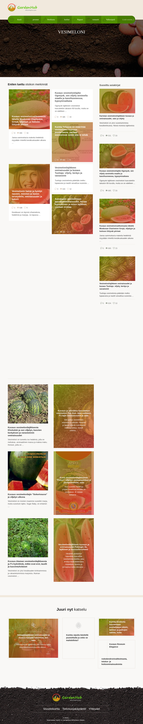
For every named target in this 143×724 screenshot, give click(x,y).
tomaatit (96, 20)
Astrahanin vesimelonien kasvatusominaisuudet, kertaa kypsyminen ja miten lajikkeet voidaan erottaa (71, 203)
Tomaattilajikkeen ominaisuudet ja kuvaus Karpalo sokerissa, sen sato (33, 637)
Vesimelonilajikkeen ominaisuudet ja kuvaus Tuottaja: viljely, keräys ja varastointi (68, 171)
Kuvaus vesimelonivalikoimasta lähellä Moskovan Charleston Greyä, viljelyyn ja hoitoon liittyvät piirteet (29, 120)
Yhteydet (94, 708)
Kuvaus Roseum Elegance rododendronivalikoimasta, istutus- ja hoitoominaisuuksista (114, 654)
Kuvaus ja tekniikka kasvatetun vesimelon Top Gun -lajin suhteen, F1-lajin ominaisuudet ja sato (73, 413)
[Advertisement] (71, 50)
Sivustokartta (51, 708)
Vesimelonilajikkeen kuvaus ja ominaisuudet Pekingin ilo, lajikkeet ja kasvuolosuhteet (73, 547)
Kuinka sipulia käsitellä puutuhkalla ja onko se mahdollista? (77, 637)
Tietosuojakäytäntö (74, 708)
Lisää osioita (127, 20)
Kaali (19, 20)
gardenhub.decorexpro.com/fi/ (27, 8)
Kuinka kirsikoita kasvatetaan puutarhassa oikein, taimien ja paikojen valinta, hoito (118, 627)
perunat (36, 20)
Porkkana (51, 20)
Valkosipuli (110, 20)
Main (71, 70)
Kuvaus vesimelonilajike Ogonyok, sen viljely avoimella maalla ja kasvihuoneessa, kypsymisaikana (71, 97)
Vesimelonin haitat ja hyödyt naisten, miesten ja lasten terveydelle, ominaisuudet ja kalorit (27, 195)
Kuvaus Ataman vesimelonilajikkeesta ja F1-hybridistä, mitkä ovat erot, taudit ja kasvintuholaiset (27, 564)
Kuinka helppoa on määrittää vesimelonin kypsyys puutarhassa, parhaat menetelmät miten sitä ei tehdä (71, 131)
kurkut (66, 20)
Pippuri (80, 20)
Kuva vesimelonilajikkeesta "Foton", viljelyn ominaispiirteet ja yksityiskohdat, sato (74, 480)
